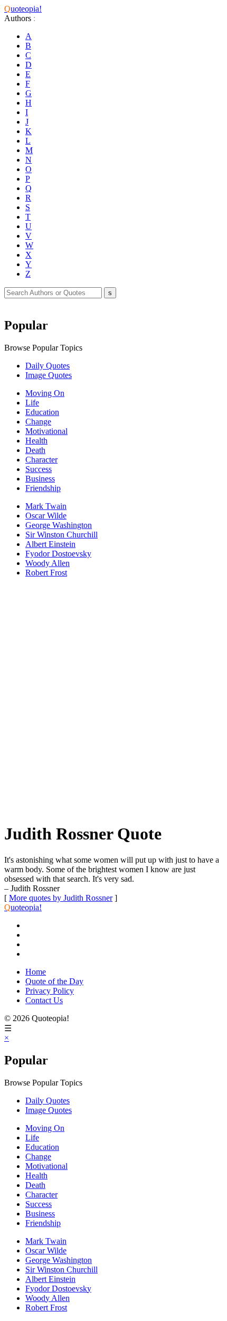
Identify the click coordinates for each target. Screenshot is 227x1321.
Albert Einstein (50, 544)
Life (32, 402)
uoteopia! (23, 8)
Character (41, 459)
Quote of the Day (54, 981)
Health (36, 440)
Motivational (46, 431)
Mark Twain (46, 506)
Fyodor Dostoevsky (58, 553)
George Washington (58, 525)
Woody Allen (47, 563)
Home (35, 971)
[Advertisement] (113, 699)
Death (35, 450)
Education (42, 412)
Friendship (43, 488)
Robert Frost (46, 572)
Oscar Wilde (46, 515)
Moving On (44, 393)
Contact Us (44, 1000)
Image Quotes (48, 375)
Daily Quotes (47, 365)
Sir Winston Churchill (61, 534)
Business (40, 478)
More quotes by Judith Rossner (60, 897)
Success (38, 469)
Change (38, 421)
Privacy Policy (49, 990)
